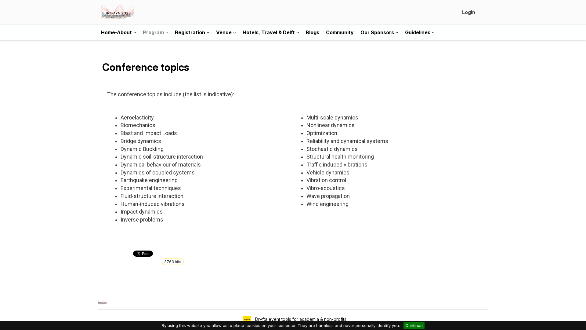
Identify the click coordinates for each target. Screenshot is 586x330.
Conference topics (145, 67)
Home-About (117, 32)
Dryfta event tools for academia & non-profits (300, 319)
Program (154, 32)
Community (340, 32)
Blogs (312, 32)
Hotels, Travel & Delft (269, 32)
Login (468, 12)
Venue (224, 32)
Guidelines (418, 32)
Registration (190, 32)
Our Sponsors (377, 32)
